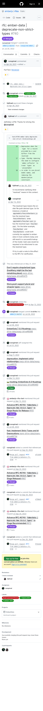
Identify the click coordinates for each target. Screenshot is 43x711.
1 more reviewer (7, 575)
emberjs (9, 11)
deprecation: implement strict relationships (23, 361)
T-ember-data (30, 93)
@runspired (9, 124)
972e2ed (38, 544)
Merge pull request (17, 454)
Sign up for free (12, 559)
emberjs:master (9, 46)
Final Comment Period (15, 304)
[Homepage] (21, 4)
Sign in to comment (19, 564)
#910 (27, 454)
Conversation (11, 54)
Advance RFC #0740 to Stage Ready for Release (22, 408)
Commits (26, 54)
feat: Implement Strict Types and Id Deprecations (23, 433)
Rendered (15, 70)
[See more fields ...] (39, 612)
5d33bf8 (38, 84)
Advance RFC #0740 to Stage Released (22, 476)
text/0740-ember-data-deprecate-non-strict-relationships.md (24, 138)
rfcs (16, 11)
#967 (27, 499)
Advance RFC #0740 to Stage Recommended (22, 520)
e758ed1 (38, 499)
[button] (22, 64)
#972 (27, 544)
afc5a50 (38, 454)
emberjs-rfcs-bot (17, 398)
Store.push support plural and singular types (20, 287)
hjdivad (10, 103)
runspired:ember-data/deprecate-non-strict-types (28, 46)
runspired (6, 43)
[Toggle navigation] (3, 4)
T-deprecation (13, 96)
